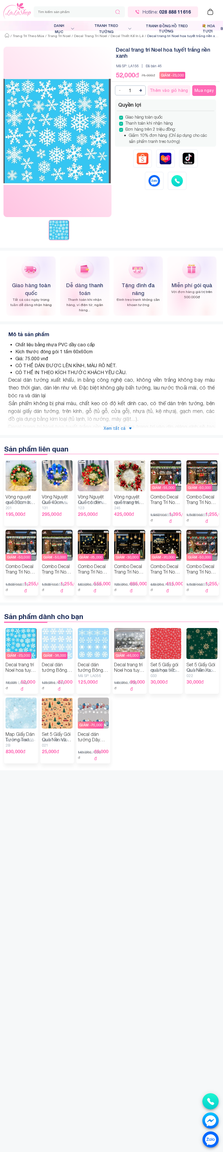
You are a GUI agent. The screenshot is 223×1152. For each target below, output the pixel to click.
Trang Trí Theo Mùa (28, 36)
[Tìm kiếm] (117, 11)
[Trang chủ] (7, 36)
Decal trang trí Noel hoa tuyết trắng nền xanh (184, 36)
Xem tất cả (115, 428)
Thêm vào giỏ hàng (169, 90)
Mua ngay (204, 90)
